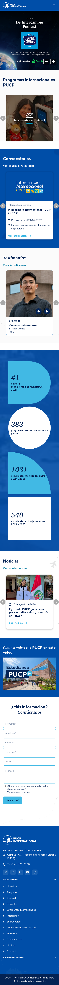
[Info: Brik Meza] (39, 311)
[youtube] (27, 872)
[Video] (29, 674)
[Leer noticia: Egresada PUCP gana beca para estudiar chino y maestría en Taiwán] (29, 602)
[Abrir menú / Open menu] (54, 5)
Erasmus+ (12, 933)
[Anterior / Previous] (46, 61)
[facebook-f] (13, 872)
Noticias (11, 945)
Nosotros (12, 886)
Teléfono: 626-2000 (18, 864)
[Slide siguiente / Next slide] (56, 118)
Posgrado (12, 898)
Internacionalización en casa (21, 927)
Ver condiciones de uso (18, 792)
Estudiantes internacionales (21, 909)
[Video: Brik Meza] (47, 311)
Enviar (10, 800)
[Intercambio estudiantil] (29, 118)
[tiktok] (35, 872)
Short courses (14, 921)
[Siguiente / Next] (53, 61)
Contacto (12, 951)
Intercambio (13, 915)
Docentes (12, 904)
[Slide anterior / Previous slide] (3, 118)
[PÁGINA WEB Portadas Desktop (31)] (29, 40)
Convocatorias (15, 939)
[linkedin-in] (20, 872)
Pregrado (12, 892)
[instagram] (5, 872)
